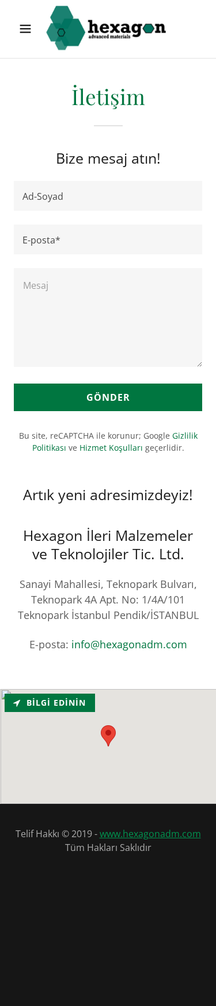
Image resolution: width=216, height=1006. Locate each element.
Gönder (108, 397)
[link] (108, 29)
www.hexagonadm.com (150, 833)
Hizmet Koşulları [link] (111, 447)
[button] (25, 28)
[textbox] (108, 196)
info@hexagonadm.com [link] (129, 644)
